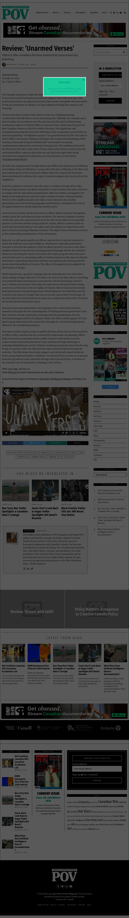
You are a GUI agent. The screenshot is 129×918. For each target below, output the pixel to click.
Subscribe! (64, 82)
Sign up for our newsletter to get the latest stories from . (64, 90)
